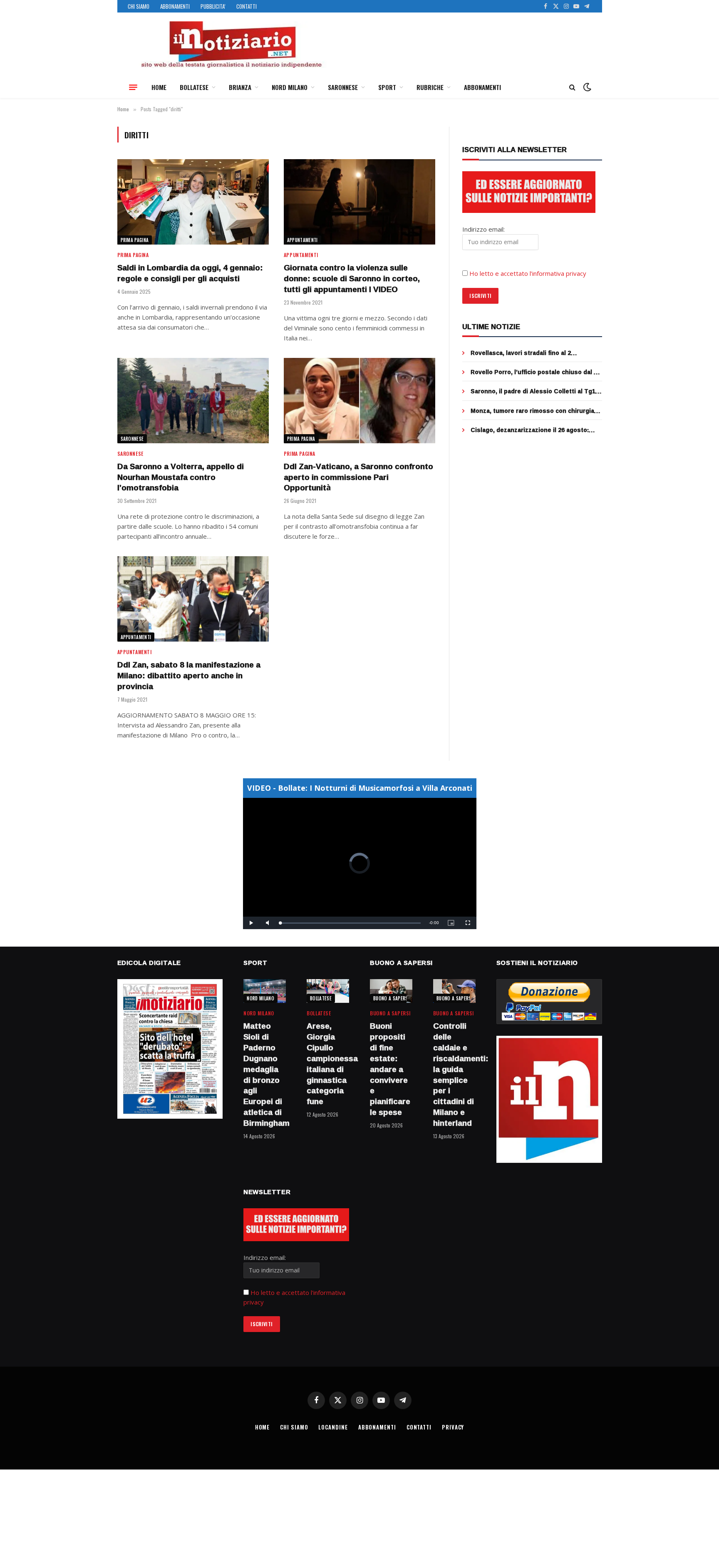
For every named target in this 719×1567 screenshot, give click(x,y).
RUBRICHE (430, 87)
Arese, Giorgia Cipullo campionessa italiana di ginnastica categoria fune (328, 1064)
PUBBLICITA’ (213, 6)
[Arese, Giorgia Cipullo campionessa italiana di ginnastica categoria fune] (328, 991)
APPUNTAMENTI (302, 240)
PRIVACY (453, 1427)
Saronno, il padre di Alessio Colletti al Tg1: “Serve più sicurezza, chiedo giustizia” (534, 391)
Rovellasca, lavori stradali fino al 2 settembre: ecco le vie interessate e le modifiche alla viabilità (528, 353)
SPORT (387, 87)
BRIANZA (240, 87)
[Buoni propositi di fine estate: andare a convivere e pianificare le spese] (391, 991)
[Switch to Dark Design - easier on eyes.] (586, 87)
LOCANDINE (332, 1427)
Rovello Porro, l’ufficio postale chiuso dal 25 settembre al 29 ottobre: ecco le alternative (535, 372)
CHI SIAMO (138, 6)
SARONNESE (343, 87)
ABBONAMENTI (175, 6)
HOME (158, 87)
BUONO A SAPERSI (391, 998)
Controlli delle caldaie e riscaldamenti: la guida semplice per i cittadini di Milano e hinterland (454, 1074)
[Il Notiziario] (231, 44)
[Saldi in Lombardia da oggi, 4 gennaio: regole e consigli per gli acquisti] (193, 202)
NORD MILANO (289, 87)
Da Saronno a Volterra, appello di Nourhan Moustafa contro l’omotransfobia (180, 477)
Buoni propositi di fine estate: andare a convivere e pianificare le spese (390, 1069)
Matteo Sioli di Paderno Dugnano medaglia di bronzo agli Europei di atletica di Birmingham (264, 1074)
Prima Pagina (135, 240)
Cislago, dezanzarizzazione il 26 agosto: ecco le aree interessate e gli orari (530, 430)
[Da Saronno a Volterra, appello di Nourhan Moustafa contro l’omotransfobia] (193, 400)
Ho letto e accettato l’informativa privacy (527, 273)
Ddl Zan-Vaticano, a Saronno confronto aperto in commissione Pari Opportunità (358, 477)
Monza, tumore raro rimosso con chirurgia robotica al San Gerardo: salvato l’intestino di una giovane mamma (534, 411)
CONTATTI (246, 6)
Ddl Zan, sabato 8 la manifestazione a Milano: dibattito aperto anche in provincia (188, 676)
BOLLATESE (194, 87)
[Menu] (133, 87)
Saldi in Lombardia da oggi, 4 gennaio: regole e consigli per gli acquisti (190, 273)
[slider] (350, 923)
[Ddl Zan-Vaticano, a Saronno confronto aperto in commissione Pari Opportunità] (359, 400)
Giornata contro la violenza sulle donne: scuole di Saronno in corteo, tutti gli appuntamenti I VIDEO (352, 278)
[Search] (572, 87)
